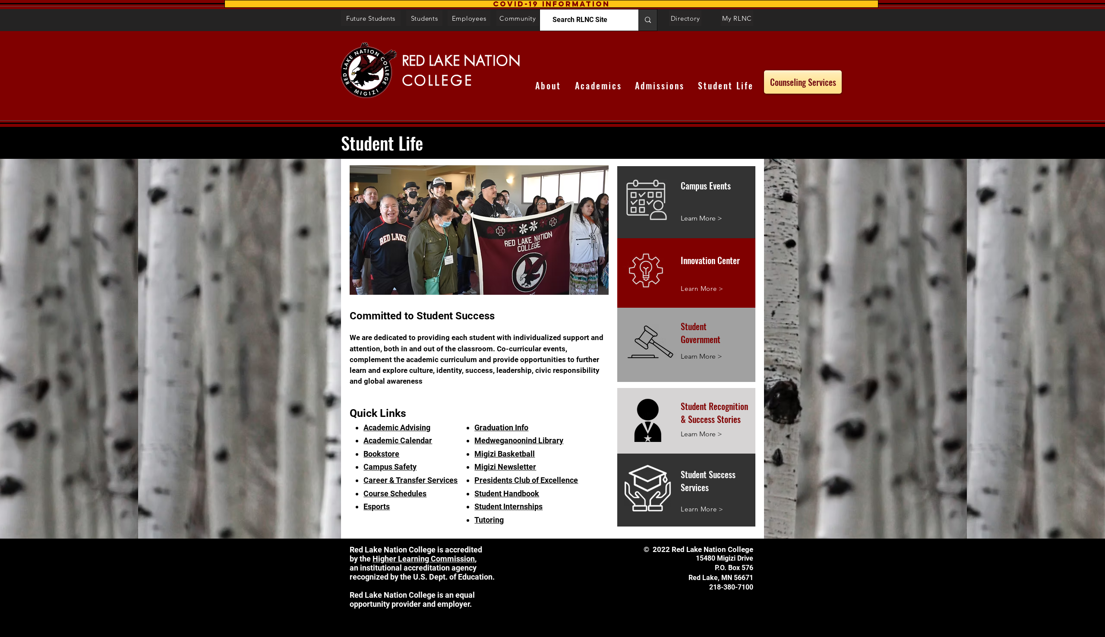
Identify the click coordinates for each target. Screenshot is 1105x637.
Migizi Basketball (504, 453)
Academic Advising (396, 427)
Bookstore (381, 453)
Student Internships (508, 506)
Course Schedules (394, 493)
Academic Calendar (397, 440)
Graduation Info (501, 427)
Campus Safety (390, 466)
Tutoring (489, 519)
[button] (551, 4)
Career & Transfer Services (410, 480)
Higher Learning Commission (424, 558)
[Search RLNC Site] (647, 20)
